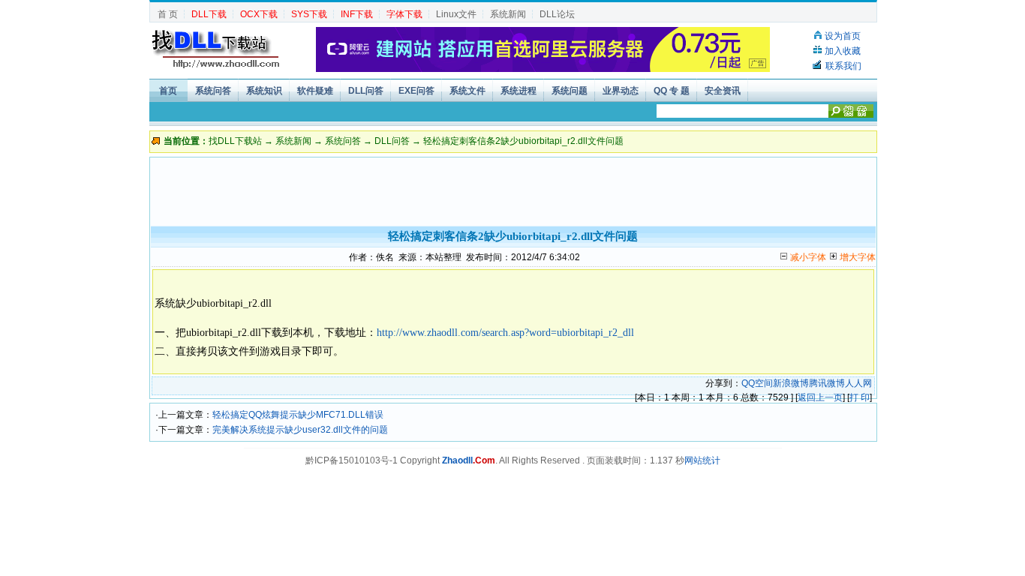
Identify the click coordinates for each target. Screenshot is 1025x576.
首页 (168, 91)
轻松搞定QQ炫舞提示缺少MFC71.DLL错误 (297, 415)
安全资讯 (723, 91)
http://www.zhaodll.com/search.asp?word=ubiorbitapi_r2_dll (505, 332)
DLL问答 (365, 91)
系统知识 (264, 91)
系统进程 (518, 91)
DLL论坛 (557, 14)
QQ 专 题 (672, 91)
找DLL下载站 (235, 141)
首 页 (168, 14)
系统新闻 (508, 14)
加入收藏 (843, 51)
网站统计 (702, 460)
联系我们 (843, 66)
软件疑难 (315, 91)
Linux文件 (456, 14)
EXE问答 (416, 91)
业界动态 (621, 91)
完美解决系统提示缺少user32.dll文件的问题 (300, 429)
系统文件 (467, 91)
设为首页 (843, 36)
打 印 (859, 397)
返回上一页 (820, 397)
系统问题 (570, 91)
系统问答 (213, 91)
